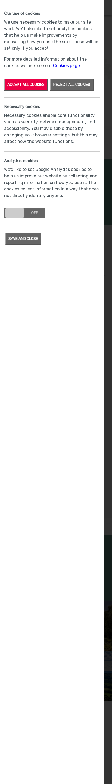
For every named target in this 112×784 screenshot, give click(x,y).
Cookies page (66, 65)
